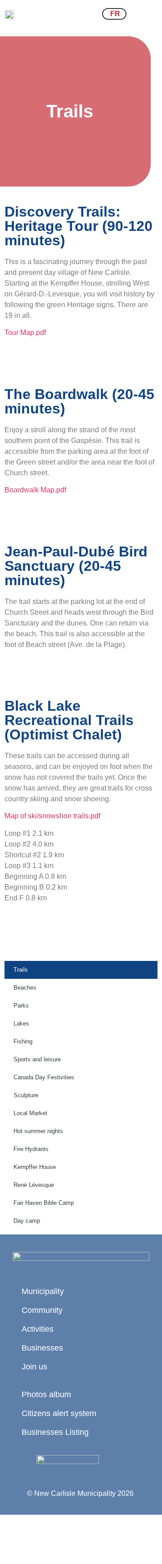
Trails (21, 969)
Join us (34, 1366)
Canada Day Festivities (44, 1077)
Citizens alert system (59, 1413)
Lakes (21, 1023)
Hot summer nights (38, 1131)
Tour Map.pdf (25, 332)
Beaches (25, 987)
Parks (21, 1005)
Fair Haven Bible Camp (44, 1202)
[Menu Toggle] (146, 13)
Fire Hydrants (31, 1149)
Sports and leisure (37, 1059)
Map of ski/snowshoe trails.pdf (52, 816)
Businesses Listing (55, 1432)
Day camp (27, 1220)
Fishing (23, 1041)
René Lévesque (34, 1185)
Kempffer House (35, 1167)
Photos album (46, 1394)
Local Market (30, 1113)
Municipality (43, 1291)
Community (42, 1310)
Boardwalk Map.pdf (35, 490)
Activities (38, 1329)
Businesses (42, 1347)
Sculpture (26, 1095)
